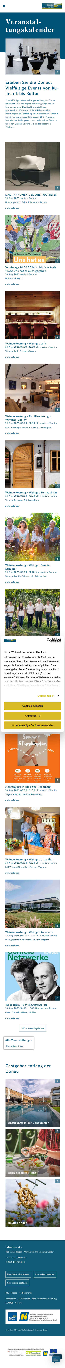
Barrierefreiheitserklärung (44, 1298)
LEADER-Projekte (14, 1303)
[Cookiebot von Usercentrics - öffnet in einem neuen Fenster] (46, 640)
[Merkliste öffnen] (14, 6)
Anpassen (30, 715)
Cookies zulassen (32, 705)
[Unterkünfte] (9, 6)
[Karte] (12, 6)
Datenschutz (24, 1298)
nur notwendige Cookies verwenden (33, 725)
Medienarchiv (25, 1293)
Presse (14, 1293)
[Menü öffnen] (4, 6)
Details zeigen (46, 695)
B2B (7, 1293)
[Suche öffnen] (17, 6)
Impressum (11, 1298)
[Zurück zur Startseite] (52, 6)
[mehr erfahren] (32, 176)
